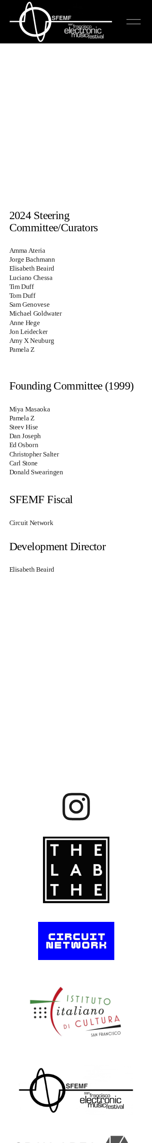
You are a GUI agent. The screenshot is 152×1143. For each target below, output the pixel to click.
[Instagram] (76, 806)
